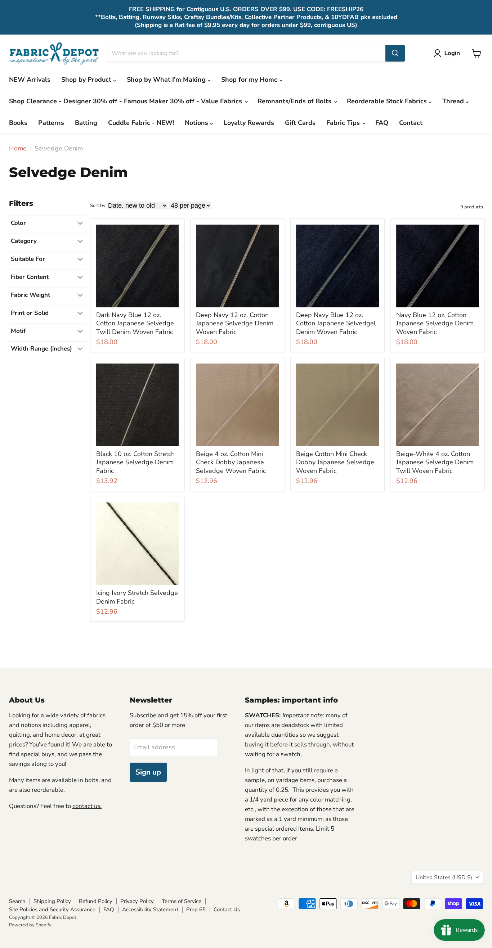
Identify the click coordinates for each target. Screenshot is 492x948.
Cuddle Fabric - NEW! (141, 122)
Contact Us (227, 909)
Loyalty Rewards (249, 122)
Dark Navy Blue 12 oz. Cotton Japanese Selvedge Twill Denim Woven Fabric (135, 323)
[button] (448, 53)
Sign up (148, 772)
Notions (197, 122)
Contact (410, 122)
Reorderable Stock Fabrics (388, 101)
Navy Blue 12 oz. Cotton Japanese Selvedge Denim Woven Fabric (435, 323)
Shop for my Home (250, 79)
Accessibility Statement (150, 909)
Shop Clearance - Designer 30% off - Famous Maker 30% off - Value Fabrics (126, 101)
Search (17, 901)
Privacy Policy (137, 901)
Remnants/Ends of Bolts (295, 101)
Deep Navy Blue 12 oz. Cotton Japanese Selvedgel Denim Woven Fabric (336, 323)
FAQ (381, 122)
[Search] (395, 53)
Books (18, 122)
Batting (86, 122)
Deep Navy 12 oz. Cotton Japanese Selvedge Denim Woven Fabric (234, 323)
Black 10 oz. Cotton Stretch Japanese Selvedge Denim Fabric (135, 462)
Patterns (51, 122)
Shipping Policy (52, 901)
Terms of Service (181, 901)
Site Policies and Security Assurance (52, 909)
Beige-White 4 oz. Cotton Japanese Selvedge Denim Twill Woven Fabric (435, 462)
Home (18, 148)
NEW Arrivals (29, 79)
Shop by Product (87, 79)
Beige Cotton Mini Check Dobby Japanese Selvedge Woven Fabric (335, 462)
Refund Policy (95, 901)
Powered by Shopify (30, 925)
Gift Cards (300, 122)
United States (444, 877)
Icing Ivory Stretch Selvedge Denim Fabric (137, 597)
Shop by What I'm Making (167, 79)
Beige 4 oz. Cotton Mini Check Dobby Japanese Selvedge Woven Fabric (231, 462)
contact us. (87, 806)
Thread (454, 101)
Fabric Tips (344, 122)
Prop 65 (196, 909)
